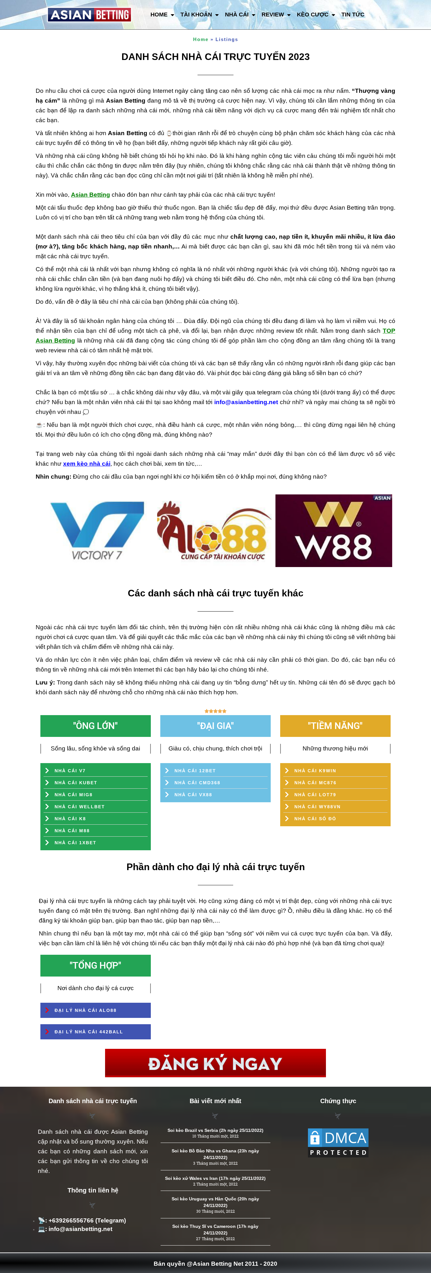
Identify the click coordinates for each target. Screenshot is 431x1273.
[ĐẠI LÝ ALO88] (215, 530)
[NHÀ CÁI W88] (333, 530)
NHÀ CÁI (237, 14)
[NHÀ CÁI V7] (97, 530)
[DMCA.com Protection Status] (338, 1143)
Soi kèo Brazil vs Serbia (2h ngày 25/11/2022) (215, 1130)
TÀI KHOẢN (196, 14)
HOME (159, 14)
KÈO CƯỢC (312, 14)
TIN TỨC (352, 14)
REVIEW (273, 14)
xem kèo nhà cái (86, 463)
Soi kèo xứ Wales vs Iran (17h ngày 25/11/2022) (215, 1178)
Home (201, 39)
